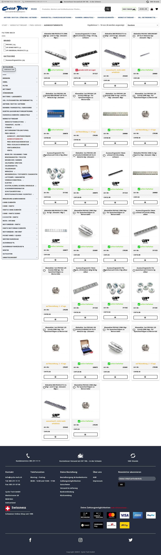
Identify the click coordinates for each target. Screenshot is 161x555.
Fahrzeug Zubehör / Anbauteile (16, 115)
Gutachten (7, 254)
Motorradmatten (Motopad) (16, 130)
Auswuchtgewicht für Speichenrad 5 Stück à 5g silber (145, 270)
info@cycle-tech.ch (13, 477)
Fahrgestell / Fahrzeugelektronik (56, 17)
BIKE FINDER (127, 9)
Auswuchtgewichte (13, 60)
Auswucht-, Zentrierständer (18, 136)
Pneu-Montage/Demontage (18, 142)
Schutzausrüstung (13, 191)
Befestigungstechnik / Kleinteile (18, 194)
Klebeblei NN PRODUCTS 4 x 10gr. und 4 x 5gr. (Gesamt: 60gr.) (115, 36)
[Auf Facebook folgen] (30, 540)
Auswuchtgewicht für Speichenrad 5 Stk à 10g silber (56, 154)
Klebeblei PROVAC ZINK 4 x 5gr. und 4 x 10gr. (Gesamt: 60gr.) (145, 154)
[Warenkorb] (152, 9)
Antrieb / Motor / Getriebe (14, 104)
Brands (34, 9)
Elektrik (8, 183)
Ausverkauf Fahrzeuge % (13, 246)
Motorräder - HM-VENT (12, 232)
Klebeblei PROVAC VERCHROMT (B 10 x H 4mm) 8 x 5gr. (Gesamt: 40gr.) (145, 36)
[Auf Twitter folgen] (131, 540)
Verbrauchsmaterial (13, 180)
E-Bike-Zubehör (9, 202)
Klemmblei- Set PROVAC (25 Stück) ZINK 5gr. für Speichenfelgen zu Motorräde (85, 97)
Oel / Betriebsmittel (147, 17)
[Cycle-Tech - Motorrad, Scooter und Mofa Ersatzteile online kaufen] (14, 9)
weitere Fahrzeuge (11, 239)
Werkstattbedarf (126, 17)
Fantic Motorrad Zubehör (14, 228)
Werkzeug (9, 171)
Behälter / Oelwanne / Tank (16, 154)
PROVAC (9, 44)
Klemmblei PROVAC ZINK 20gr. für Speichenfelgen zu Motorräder (115, 212)
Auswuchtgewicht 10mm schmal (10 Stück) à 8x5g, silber (145, 212)
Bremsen (6, 78)
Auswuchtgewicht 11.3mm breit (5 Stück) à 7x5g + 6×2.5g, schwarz (85, 36)
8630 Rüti (9, 499)
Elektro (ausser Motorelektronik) (17, 111)
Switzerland (10, 503)
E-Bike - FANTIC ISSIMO (11, 213)
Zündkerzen (8, 93)
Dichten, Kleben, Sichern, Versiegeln (19, 186)
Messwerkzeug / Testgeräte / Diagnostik (21, 174)
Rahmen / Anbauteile (84, 17)
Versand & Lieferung (69, 488)
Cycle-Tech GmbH (12, 492)
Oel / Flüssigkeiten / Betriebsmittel (18, 100)
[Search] (108, 9)
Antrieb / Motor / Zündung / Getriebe (20, 17)
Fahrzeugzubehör (106, 17)
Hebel (5, 82)
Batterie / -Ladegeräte (12, 96)
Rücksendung (66, 495)
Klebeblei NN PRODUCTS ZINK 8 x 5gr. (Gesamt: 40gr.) (55, 212)
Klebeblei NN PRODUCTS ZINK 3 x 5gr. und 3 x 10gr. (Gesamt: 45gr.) (55, 36)
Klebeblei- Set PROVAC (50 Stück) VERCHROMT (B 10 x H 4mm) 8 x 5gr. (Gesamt (56, 96)
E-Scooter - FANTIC (10, 217)
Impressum (98, 481)
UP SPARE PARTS (12, 47)
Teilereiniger (10, 169)
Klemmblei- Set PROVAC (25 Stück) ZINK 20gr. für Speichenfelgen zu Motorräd (145, 96)
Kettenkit (7, 89)
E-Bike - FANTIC (8, 206)
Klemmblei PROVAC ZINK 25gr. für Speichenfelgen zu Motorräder (85, 212)
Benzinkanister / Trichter (15, 157)
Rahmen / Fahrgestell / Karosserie (17, 108)
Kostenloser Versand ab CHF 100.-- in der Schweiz (80, 461)
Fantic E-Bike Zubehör (12, 210)
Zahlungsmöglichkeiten (70, 481)
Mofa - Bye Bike (9, 221)
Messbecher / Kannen (13, 160)
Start (4, 25)
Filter (5, 86)
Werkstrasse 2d (12, 495)
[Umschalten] (37, 78)
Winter (6, 250)
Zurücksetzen (9, 69)
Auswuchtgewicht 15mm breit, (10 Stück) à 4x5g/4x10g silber (85, 270)
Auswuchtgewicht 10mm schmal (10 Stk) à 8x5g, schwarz (115, 155)
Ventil (9, 150)
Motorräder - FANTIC (11, 224)
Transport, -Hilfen (12, 125)
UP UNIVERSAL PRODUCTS (16, 50)
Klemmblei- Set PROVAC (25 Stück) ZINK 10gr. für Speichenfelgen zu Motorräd (55, 329)
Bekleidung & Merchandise (14, 199)
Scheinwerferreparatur (14, 188)
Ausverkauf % (8, 243)
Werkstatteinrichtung (14, 122)
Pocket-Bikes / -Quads (12, 235)
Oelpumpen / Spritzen (13, 163)
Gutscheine (65, 484)
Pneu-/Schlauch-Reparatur (18, 144)
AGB (94, 477)
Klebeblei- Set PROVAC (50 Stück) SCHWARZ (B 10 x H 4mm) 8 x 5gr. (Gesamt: (86, 155)
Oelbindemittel (11, 166)
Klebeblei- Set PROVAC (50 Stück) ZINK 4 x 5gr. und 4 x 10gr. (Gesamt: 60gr (115, 96)
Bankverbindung (67, 492)
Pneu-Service (35, 25)
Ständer (8, 127)
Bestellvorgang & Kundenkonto (73, 477)
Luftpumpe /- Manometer (15, 177)
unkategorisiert (10, 257)
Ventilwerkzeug (13, 147)
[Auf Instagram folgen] (80, 540)
